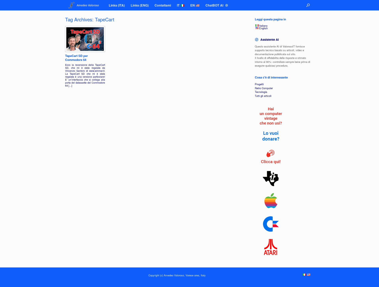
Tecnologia (261, 92)
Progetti (259, 84)
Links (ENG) (140, 5)
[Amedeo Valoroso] (84, 5)
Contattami (163, 5)
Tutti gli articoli (263, 96)
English (263, 28)
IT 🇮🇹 (180, 5)
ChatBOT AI (214, 5)
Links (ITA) (117, 5)
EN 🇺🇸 (195, 5)
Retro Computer (264, 88)
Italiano (263, 25)
